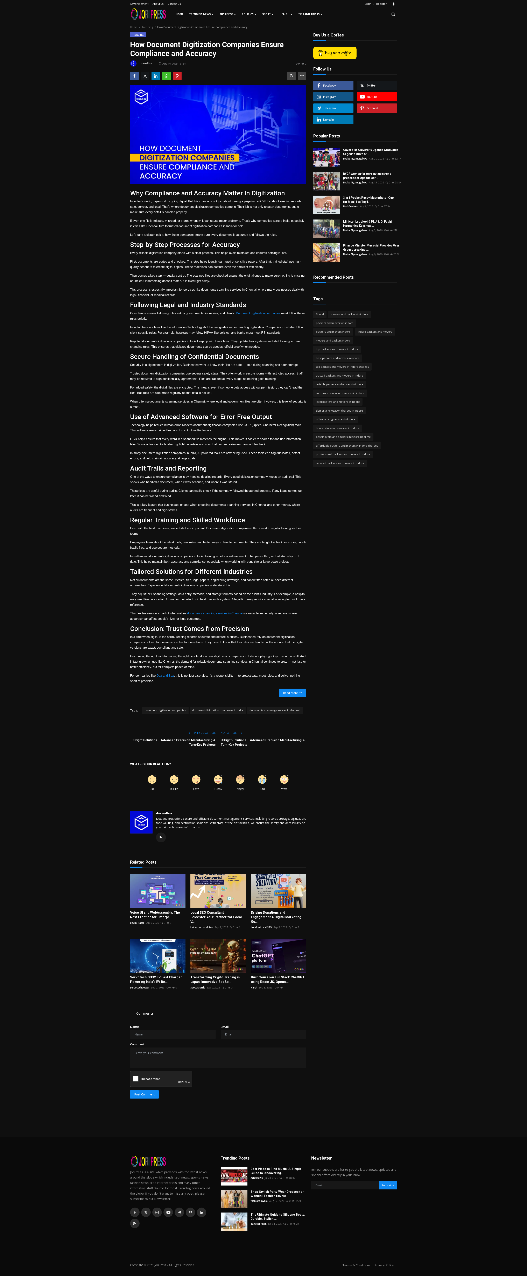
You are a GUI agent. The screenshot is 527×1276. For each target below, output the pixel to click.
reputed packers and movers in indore (340, 463)
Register (381, 4)
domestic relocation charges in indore (339, 410)
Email (225, 1027)
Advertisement (139, 4)
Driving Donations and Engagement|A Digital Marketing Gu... (276, 917)
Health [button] (284, 14)
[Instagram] (157, 1212)
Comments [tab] (145, 1013)
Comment (137, 1044)
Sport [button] (266, 14)
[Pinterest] (190, 1212)
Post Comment (144, 1094)
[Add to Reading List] (302, 76)
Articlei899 (257, 1178)
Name (134, 1027)
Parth (254, 987)
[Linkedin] (201, 1212)
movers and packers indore (333, 340)
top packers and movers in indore (337, 349)
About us (158, 4)
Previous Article (205, 733)
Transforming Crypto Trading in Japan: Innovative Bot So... (215, 979)
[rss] (135, 1223)
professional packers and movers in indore (343, 454)
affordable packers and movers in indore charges (347, 445)
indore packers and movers (375, 331)
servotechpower (139, 987)
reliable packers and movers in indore (340, 384)
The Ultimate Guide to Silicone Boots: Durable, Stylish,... (278, 1217)
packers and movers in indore (334, 323)
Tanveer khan (259, 1224)
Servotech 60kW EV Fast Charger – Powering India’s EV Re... (157, 979)
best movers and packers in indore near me (343, 437)
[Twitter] (146, 1212)
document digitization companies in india (217, 710)
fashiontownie (259, 1201)
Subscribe (387, 1185)
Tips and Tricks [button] (308, 14)
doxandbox (164, 813)
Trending (147, 27)
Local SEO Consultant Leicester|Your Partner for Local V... (216, 917)
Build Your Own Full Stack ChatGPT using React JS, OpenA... (278, 979)
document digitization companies (165, 710)
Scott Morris (197, 987)
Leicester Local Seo (201, 927)
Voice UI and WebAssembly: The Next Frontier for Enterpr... (155, 915)
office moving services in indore (336, 419)
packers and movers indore (333, 331)
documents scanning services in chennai (275, 710)
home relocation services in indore (337, 428)
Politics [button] (247, 14)
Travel (320, 314)
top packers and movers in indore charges (342, 367)
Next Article (229, 733)
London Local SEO (261, 927)
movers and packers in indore (349, 314)
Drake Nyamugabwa (355, 158)
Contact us (174, 4)
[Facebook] (135, 1212)
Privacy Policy (384, 1265)
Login (368, 4)
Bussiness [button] (226, 14)
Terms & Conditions (356, 1265)
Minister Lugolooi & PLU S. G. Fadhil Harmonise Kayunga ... (368, 223)
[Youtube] (168, 1212)
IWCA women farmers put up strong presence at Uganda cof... (367, 176)
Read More (290, 693)
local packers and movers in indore (338, 402)
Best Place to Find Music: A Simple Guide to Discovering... (276, 1171)
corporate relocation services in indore (340, 393)
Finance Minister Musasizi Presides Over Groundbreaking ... (371, 247)
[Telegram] (179, 1212)
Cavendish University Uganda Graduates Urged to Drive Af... (370, 152)
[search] (393, 14)
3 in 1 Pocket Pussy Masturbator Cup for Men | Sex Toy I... (368, 199)
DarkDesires (350, 206)
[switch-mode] (394, 4)
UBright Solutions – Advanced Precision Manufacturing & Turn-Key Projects (174, 742)
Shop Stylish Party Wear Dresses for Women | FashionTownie (277, 1194)
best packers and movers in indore (338, 358)
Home (179, 14)
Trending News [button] (200, 14)
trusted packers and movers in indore (339, 375)
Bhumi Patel (137, 923)
